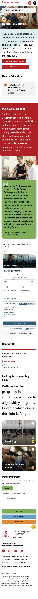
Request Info (19, 522)
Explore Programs (19, 516)
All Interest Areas (10, 499)
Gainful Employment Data (20, 559)
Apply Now (19, 511)
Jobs (26, 556)
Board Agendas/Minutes (9, 566)
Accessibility (6, 556)
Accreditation (6, 559)
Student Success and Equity (10, 563)
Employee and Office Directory (12, 546)
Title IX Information (27, 563)
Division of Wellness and (14, 355)
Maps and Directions (9, 543)
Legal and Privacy (24, 566)
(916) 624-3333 (18, 537)
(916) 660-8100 (9, 361)
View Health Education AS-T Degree (15, 67)
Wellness (7, 488)
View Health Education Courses (14, 61)
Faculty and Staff (17, 556)
